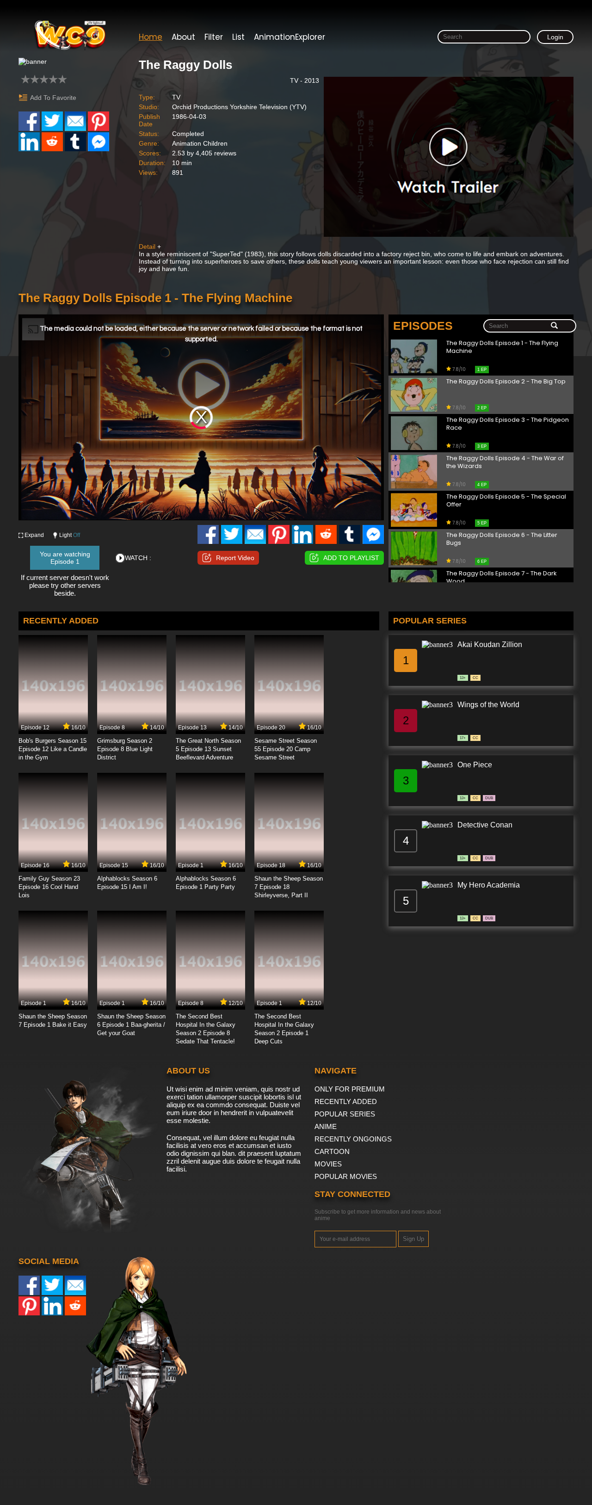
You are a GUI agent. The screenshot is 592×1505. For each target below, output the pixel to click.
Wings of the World (488, 705)
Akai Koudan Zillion (489, 644)
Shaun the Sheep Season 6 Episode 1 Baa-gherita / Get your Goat (131, 1024)
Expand (34, 535)
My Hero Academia (488, 885)
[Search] (554, 326)
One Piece (474, 765)
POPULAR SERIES (344, 1114)
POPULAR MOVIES (345, 1176)
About (183, 37)
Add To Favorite (53, 97)
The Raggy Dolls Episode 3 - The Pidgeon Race (507, 424)
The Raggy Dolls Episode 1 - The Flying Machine (502, 347)
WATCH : (138, 557)
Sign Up (413, 1238)
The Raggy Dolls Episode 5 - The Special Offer (506, 501)
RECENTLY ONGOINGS (353, 1139)
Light (69, 535)
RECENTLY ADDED (345, 1101)
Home (150, 37)
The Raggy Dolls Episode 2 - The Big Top (506, 382)
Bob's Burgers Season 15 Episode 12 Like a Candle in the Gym (52, 749)
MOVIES (328, 1164)
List (238, 37)
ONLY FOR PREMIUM (349, 1089)
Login (555, 37)
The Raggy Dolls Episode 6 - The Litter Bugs (501, 539)
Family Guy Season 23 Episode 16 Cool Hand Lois (49, 887)
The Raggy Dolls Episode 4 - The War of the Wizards (505, 462)
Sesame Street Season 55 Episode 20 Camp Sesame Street (285, 749)
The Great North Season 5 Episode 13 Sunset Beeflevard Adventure (208, 749)
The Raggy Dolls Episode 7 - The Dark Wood (501, 578)
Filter (213, 37)
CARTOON (332, 1151)
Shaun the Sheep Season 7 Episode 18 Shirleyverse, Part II (288, 887)
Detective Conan (484, 825)
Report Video (235, 557)
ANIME (325, 1126)
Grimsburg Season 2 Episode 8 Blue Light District (125, 749)
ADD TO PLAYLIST (351, 557)
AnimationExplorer (289, 37)
